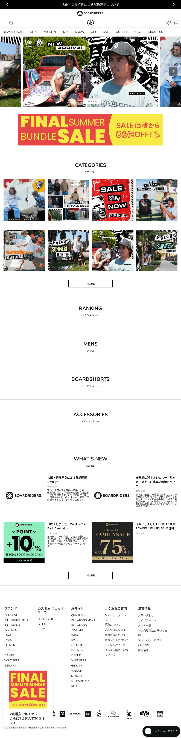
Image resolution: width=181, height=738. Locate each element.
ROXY (7, 635)
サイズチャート (147, 620)
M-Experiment (80, 681)
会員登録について (115, 635)
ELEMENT (10, 645)
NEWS (137, 32)
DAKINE (9, 655)
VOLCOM (76, 670)
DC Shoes (10, 650)
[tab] (69, 102)
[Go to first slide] (173, 71)
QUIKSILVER (11, 615)
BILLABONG (45, 624)
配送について (113, 624)
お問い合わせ (146, 615)
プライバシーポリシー (151, 640)
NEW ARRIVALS (14, 32)
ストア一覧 (144, 625)
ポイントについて (115, 645)
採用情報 (143, 650)
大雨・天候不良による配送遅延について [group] (90, 4)
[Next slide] (173, 5)
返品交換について (115, 630)
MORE (90, 284)
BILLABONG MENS (16, 620)
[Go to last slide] (8, 5)
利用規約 (143, 645)
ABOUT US (155, 32)
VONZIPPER (11, 660)
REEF (74, 686)
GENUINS (10, 665)
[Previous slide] (8, 71)
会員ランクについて (117, 640)
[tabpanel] (90, 72)
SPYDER (76, 676)
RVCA (8, 640)
